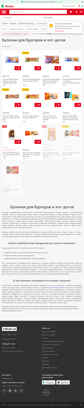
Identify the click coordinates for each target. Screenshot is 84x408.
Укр (3, 334)
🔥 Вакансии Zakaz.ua (50, 367)
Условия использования (50, 345)
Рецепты (45, 358)
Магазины (45, 364)
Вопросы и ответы (8, 348)
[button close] (82, 1)
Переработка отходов (50, 354)
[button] (69, 6)
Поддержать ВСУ (8, 339)
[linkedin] (16, 391)
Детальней (59, 2)
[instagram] (10, 391)
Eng (15, 334)
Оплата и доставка (49, 331)
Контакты (45, 361)
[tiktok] (21, 391)
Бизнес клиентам (48, 348)
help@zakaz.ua (7, 378)
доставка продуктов (56, 288)
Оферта (45, 338)
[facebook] (4, 391)
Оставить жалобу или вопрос (12, 351)
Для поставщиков (48, 351)
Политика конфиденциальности (53, 341)
